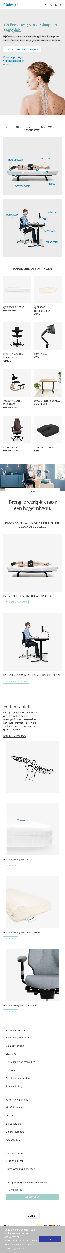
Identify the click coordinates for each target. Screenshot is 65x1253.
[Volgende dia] (56, 491)
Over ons (11, 1053)
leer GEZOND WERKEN (16, 681)
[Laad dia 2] (34, 491)
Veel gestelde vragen (18, 1037)
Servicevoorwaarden (18, 1078)
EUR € (31, 1215)
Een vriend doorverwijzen (20, 1061)
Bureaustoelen (14, 1123)
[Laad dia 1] (31, 491)
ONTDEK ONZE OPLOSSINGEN (22, 49)
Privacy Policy (14, 1086)
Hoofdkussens (14, 1107)
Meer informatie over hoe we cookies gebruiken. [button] (20, 1246)
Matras (10, 1115)
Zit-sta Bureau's (15, 1131)
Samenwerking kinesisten (20, 1168)
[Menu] (60, 4)
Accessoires (13, 1139)
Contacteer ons (15, 1045)
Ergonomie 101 (14, 1160)
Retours (10, 1070)
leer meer (10, 866)
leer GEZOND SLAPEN (16, 602)
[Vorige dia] (9, 491)
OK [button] (50, 1239)
